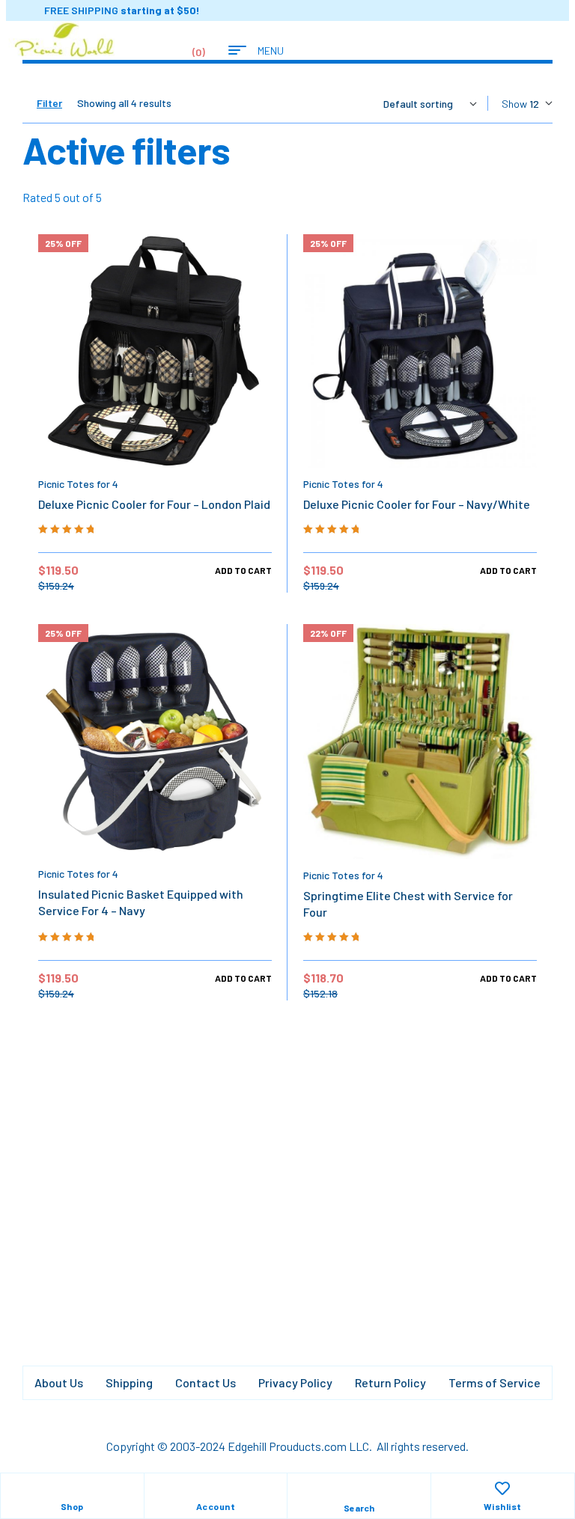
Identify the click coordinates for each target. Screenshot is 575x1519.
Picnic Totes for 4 (78, 483)
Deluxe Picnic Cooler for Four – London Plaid (154, 504)
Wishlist (503, 1506)
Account (216, 1506)
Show (514, 103)
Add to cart (243, 570)
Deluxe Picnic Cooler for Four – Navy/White (416, 504)
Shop (72, 1506)
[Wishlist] (502, 1488)
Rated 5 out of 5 (62, 197)
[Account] (215, 1488)
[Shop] (71, 1488)
